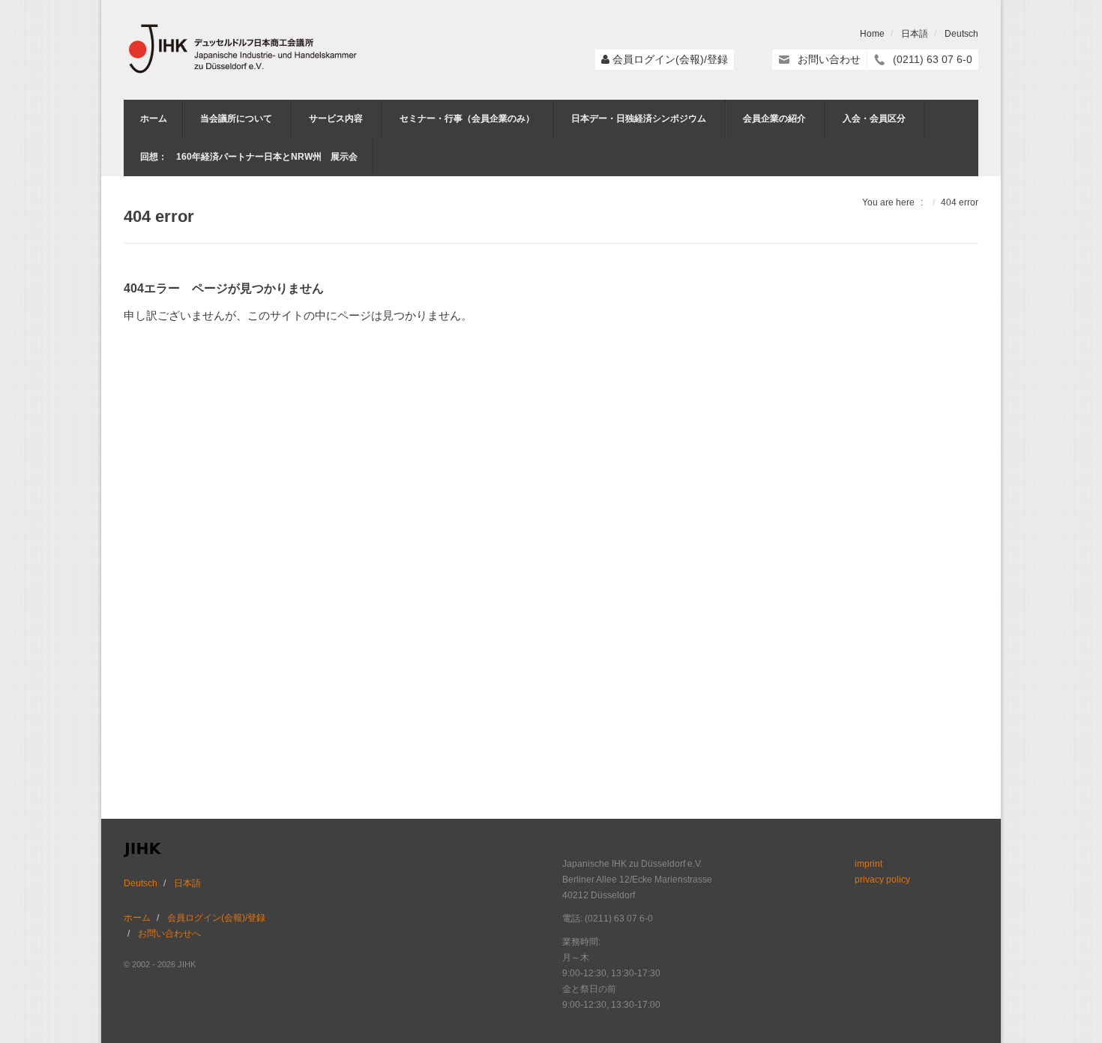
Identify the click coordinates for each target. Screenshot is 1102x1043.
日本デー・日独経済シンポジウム (638, 118)
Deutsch (961, 33)
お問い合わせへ (169, 933)
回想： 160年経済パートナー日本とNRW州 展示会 (249, 156)
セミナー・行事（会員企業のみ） (467, 118)
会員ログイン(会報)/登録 (670, 59)
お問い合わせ (829, 59)
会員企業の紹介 (774, 118)
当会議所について (236, 118)
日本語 (914, 33)
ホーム (153, 118)
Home (872, 33)
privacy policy (882, 879)
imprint (868, 864)
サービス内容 (336, 118)
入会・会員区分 (874, 118)
